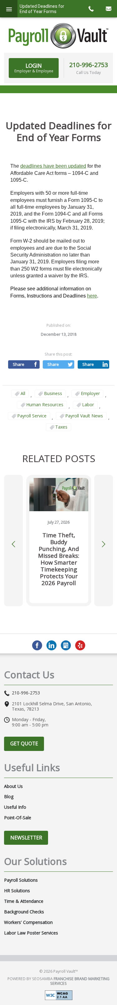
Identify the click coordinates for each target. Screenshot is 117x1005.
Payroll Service (31, 416)
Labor (88, 404)
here (92, 295)
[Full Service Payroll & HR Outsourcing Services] (59, 35)
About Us (13, 786)
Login (33, 68)
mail (108, 8)
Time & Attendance (23, 901)
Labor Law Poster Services (31, 933)
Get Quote (24, 743)
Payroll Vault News (84, 416)
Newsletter (26, 837)
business (53, 393)
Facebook (37, 645)
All (23, 393)
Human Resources (44, 404)
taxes (61, 427)
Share (18, 364)
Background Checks (24, 912)
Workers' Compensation (28, 922)
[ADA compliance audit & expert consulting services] (58, 995)
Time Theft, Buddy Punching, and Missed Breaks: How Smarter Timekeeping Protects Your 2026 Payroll (58, 559)
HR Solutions (17, 891)
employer (90, 393)
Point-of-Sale (17, 818)
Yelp (80, 645)
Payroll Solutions (21, 880)
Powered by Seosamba (58, 981)
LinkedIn (51, 645)
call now (91, 8)
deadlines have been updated (53, 166)
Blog (8, 796)
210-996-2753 (88, 64)
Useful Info (15, 807)
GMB (66, 645)
